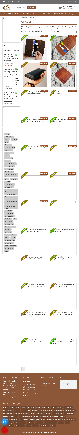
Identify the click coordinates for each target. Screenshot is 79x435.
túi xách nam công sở (11, 190)
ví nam (13, 237)
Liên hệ (70, 14)
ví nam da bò (9, 243)
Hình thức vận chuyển (30, 393)
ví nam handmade (10, 245)
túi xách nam (9, 187)
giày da (7, 155)
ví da (15, 219)
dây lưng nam (9, 153)
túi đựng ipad (9, 213)
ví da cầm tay (9, 224)
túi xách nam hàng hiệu (11, 202)
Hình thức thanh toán (30, 390)
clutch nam (8, 145)
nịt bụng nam (9, 169)
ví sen (7, 251)
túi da (6, 179)
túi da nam (13, 179)
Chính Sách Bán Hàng (59, 14)
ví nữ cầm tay (9, 248)
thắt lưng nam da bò (10, 175)
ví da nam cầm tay (11, 235)
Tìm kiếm (31, 7)
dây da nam (8, 150)
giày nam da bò (10, 166)
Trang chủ (25, 14)
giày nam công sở (10, 163)
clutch (6, 142)
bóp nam (14, 139)
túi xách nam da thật (10, 198)
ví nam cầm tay (10, 240)
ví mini (7, 237)
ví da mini (8, 229)
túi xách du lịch (9, 184)
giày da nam (9, 158)
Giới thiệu (26, 381)
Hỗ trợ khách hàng (29, 387)
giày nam (8, 161)
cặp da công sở (10, 147)
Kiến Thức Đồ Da (36, 14)
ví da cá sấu (9, 221)
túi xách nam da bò (11, 194)
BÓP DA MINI (9, 137)
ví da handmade (10, 227)
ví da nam (8, 232)
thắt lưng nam (9, 171)
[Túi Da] (6, 7)
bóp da (7, 139)
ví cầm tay (8, 219)
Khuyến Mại (47, 14)
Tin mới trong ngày (29, 384)
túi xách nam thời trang (10, 207)
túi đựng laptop (9, 216)
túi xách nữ (8, 210)
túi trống (7, 181)
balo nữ (7, 134)
